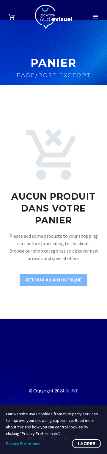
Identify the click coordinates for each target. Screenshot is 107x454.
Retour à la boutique (53, 280)
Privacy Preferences (24, 443)
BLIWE (71, 391)
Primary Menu (95, 16)
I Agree (86, 443)
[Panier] (11, 17)
